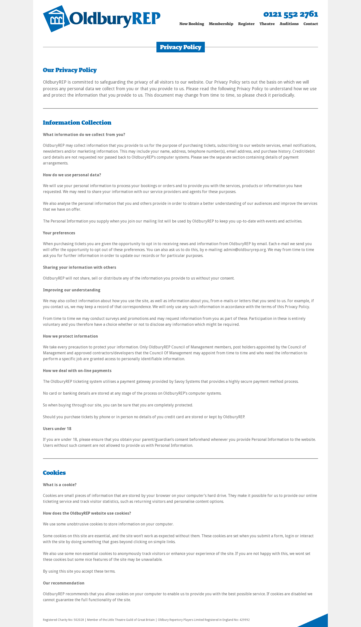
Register (246, 23)
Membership (221, 23)
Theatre (267, 23)
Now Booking (192, 23)
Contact (311, 23)
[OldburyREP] (101, 18)
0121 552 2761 (291, 14)
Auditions (289, 23)
